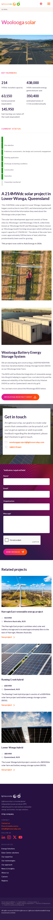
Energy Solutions (8, 849)
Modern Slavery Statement (25, 903)
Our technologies (8, 861)
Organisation (8, 501)
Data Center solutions (10, 853)
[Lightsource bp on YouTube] (20, 837)
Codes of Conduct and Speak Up (14, 905)
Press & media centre (9, 826)
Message (7, 513)
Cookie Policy (22, 902)
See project (6, 637)
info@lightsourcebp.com (11, 829)
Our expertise (7, 857)
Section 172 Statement (43, 903)
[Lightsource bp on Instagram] (9, 837)
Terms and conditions (8, 902)
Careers (4, 876)
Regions (4, 881)
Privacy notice (32, 902)
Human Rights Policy (7, 903)
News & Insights (8, 869)
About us (5, 873)
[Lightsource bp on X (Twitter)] (15, 837)
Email (5, 488)
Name (6, 476)
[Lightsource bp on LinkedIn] (3, 837)
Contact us (5, 823)
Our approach (6, 865)
